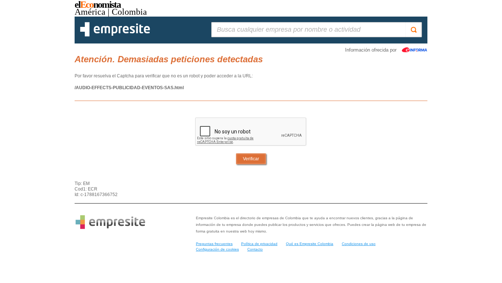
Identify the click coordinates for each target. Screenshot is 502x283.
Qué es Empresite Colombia (309, 244)
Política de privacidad (259, 244)
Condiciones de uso (359, 244)
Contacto (255, 249)
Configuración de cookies (217, 249)
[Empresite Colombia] (115, 35)
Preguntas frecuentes (214, 244)
